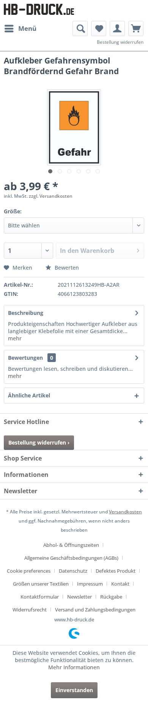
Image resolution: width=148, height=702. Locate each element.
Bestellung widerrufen (120, 42)
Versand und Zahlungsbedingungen (95, 609)
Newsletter (79, 596)
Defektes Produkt (115, 570)
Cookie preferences (28, 570)
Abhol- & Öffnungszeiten (71, 545)
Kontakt (120, 583)
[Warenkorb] (135, 28)
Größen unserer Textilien (41, 583)
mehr (15, 338)
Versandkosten (125, 511)
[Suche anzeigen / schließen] (80, 28)
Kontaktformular (39, 596)
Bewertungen (25, 357)
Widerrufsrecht (30, 609)
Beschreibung (25, 312)
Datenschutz (73, 570)
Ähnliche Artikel (29, 395)
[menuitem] (20, 28)
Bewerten (66, 267)
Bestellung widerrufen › (38, 442)
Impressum (90, 583)
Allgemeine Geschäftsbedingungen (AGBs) (71, 557)
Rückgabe (111, 596)
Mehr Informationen (74, 667)
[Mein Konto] (117, 28)
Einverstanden (74, 690)
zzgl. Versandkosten (50, 196)
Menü (27, 28)
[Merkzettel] (98, 28)
